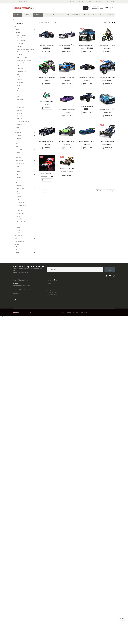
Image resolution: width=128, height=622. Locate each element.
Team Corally (21, 222)
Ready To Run (21, 35)
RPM (18, 216)
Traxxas (19, 113)
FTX (18, 94)
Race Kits (20, 38)
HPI (18, 96)
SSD (18, 191)
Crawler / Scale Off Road (25, 52)
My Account (89, 1)
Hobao (19, 208)
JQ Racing (20, 99)
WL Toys (19, 227)
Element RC (20, 202)
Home (13, 19)
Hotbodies (20, 213)
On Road (20, 43)
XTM (18, 233)
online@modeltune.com (19, 301)
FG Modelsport (21, 205)
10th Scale (20, 68)
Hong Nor (20, 211)
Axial (18, 85)
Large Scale (20, 63)
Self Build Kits (21, 41)
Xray (18, 230)
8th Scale (20, 66)
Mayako (19, 80)
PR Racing (20, 82)
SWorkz (19, 219)
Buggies (19, 46)
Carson (19, 91)
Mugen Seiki (20, 107)
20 (110, 191)
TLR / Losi (20, 119)
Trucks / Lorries (22, 57)
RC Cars (18, 19)
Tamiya (19, 110)
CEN (18, 199)
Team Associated (22, 116)
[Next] (114, 191)
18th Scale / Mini (22, 71)
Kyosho (19, 102)
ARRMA (19, 88)
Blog (106, 1)
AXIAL (18, 194)
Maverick (20, 105)
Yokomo (19, 124)
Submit (110, 270)
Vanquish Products (23, 121)
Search (86, 8)
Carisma (19, 197)
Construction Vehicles (24, 60)
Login (112, 1)
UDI (18, 224)
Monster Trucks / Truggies (25, 49)
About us (49, 283)
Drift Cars (20, 55)
